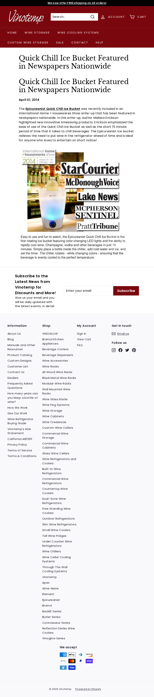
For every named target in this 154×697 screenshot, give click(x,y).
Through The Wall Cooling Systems (54, 569)
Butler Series (51, 617)
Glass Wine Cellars (55, 453)
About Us (14, 334)
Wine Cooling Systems (78, 32)
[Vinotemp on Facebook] (120, 350)
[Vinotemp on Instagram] (114, 350)
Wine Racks (50, 366)
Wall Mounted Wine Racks (56, 391)
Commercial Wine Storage (55, 436)
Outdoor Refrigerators (58, 519)
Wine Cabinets (53, 416)
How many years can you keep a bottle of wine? (23, 397)
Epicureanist (51, 600)
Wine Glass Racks (55, 399)
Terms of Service (20, 450)
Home (12, 32)
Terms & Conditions (22, 456)
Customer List (18, 366)
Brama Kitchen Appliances (53, 341)
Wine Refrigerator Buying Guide (20, 421)
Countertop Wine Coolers (55, 491)
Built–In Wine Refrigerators (52, 471)
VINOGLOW (50, 334)
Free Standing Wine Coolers (56, 511)
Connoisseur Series (56, 623)
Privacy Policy (17, 444)
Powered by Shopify (88, 689)
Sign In (81, 334)
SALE (60, 42)
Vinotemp (49, 577)
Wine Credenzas (54, 422)
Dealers (13, 378)
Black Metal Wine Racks (59, 378)
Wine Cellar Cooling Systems (56, 559)
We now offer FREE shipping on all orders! (77, 3)
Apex (46, 583)
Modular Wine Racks (56, 383)
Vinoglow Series (53, 638)
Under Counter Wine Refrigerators (57, 543)
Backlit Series (52, 611)
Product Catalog (20, 355)
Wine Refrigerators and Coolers (59, 461)
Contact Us (16, 372)
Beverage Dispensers (57, 355)
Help (99, 42)
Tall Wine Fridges (54, 536)
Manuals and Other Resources (21, 347)
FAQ (80, 345)
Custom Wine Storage (28, 42)
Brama (47, 605)
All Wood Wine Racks (57, 372)
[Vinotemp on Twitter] (127, 350)
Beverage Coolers (55, 349)
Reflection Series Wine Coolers (58, 630)
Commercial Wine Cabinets (55, 445)
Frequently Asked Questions (20, 385)
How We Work (17, 408)
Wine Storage (37, 32)
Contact (79, 42)
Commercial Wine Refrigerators (55, 481)
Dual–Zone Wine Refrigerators (54, 501)
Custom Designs (20, 361)
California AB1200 (20, 439)
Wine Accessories (55, 361)
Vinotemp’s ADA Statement (19, 431)
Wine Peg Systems (55, 405)
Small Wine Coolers (56, 530)
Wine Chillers (51, 551)
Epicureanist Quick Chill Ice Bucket (53, 109)
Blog (11, 339)
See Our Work (17, 413)
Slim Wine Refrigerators (59, 524)
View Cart (84, 339)
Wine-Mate (50, 588)
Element (48, 594)
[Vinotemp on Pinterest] (134, 350)
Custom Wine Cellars (57, 428)
